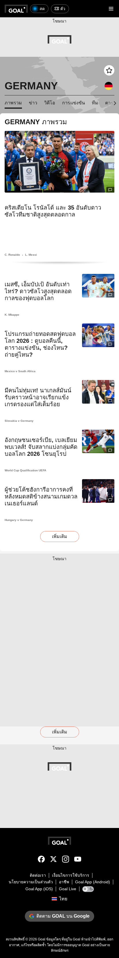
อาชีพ (64, 882)
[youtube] (77, 860)
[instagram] (65, 860)
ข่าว (33, 102)
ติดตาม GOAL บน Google (63, 916)
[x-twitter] (53, 860)
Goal (41, 939)
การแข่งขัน (73, 102)
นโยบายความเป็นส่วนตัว (31, 882)
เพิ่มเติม (59, 536)
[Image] (59, 162)
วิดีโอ (49, 102)
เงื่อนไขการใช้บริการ (70, 875)
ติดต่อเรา (38, 875)
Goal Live (67, 889)
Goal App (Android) (92, 882)
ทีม (95, 102)
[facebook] (41, 860)
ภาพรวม (13, 102)
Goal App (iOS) (39, 889)
